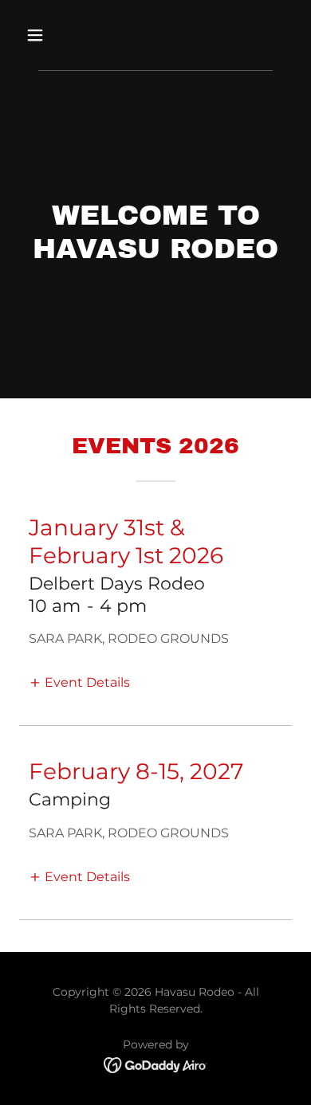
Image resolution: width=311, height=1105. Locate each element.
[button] (50, 35)
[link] (156, 1064)
